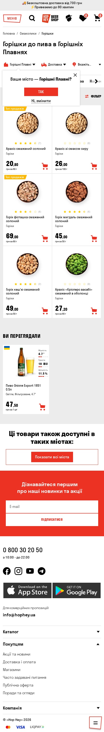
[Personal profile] (69, 18)
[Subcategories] (95, 724)
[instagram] (18, 571)
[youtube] (30, 571)
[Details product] (27, 123)
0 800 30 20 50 (23, 550)
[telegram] (41, 571)
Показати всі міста (52, 456)
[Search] (32, 18)
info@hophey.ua (19, 615)
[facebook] (7, 571)
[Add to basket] (42, 407)
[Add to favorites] (45, 166)
